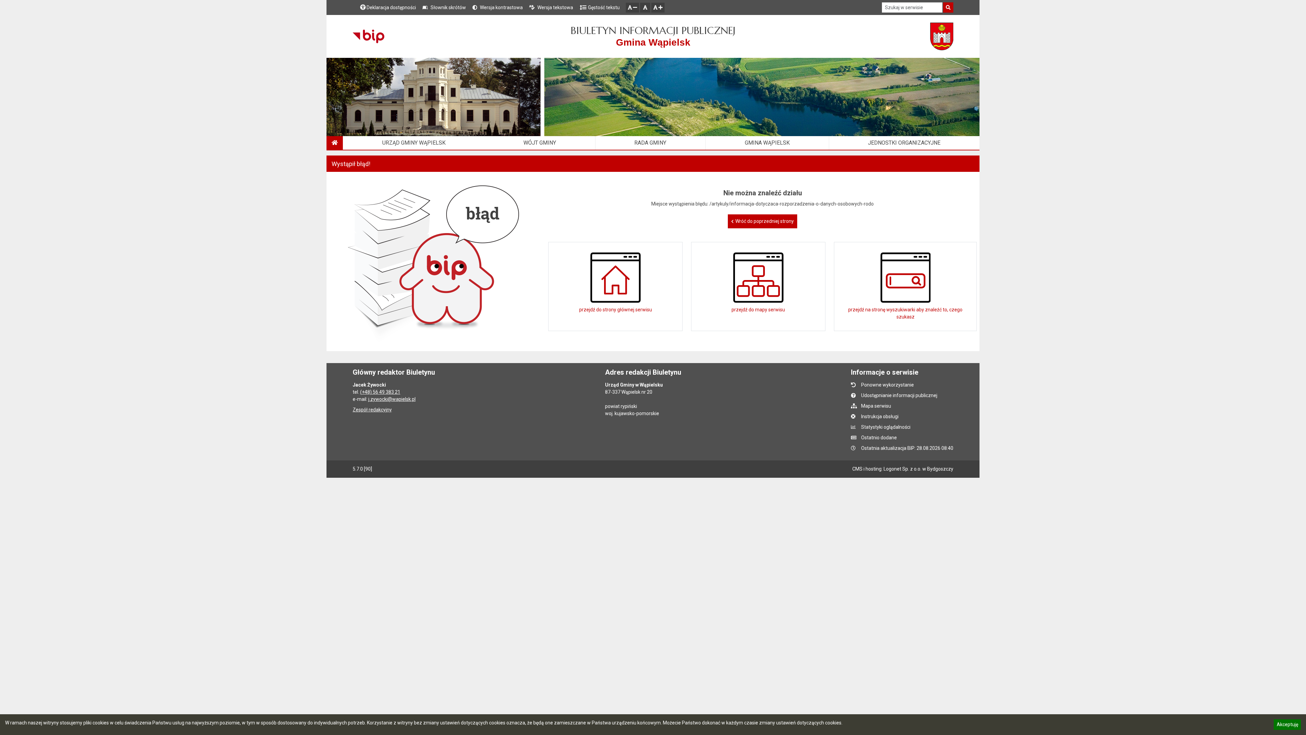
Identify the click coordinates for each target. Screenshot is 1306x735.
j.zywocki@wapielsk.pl (392, 399)
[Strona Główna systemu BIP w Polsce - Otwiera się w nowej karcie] (368, 36)
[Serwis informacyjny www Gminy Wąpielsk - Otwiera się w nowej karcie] (942, 36)
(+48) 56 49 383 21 (380, 392)
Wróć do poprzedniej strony (764, 221)
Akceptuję (1287, 725)
